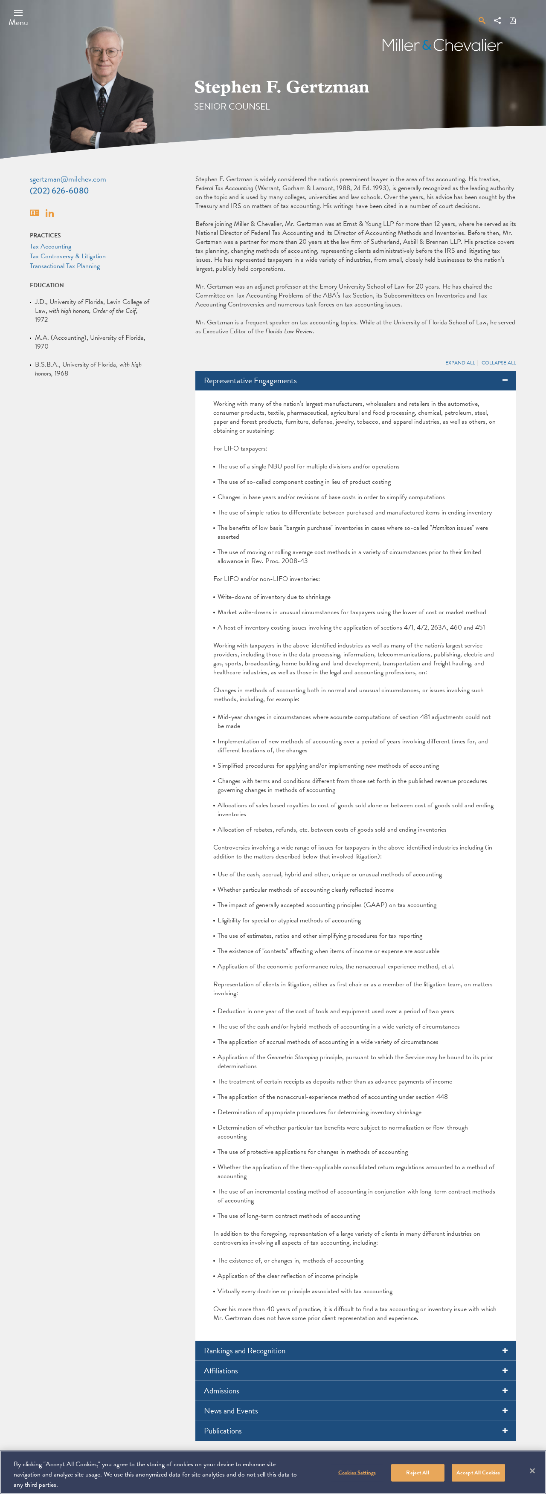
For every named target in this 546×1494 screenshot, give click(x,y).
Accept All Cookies (478, 1472)
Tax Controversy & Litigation (68, 256)
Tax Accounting (50, 246)
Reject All (417, 1472)
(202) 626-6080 (59, 191)
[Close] (532, 1471)
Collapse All (499, 363)
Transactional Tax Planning (65, 266)
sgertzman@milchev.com (68, 179)
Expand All (460, 363)
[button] (18, 17)
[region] (273, 1472)
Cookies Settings (357, 1472)
